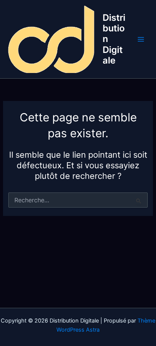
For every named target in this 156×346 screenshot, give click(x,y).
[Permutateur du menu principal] (140, 39)
